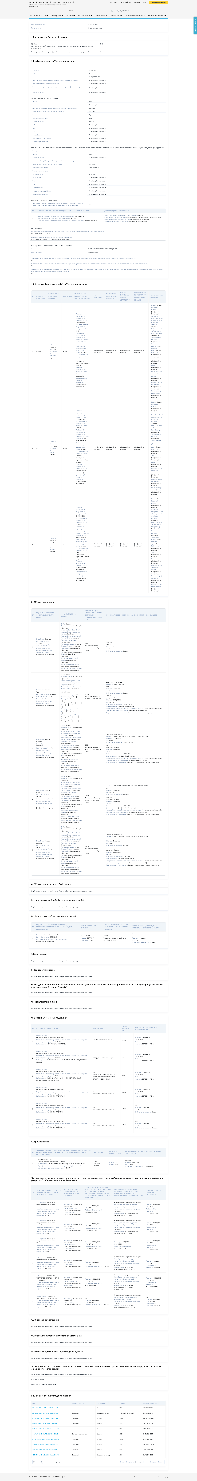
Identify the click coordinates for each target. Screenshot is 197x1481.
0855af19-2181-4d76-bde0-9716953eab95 (45, 1408)
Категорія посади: (84, 15)
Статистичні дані (140, 2)
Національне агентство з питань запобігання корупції (151, 1477)
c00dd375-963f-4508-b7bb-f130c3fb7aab (45, 1418)
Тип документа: (56, 15)
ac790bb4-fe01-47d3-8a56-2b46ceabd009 (45, 1439)
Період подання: (100, 15)
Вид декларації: (35, 15)
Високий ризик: (116, 15)
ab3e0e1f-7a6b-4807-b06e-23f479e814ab (45, 1444)
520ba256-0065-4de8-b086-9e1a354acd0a (45, 1429)
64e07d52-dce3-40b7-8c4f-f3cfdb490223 (45, 1434)
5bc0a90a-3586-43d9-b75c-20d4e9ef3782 (45, 1423)
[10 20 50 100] (37, 1462)
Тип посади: (70, 15)
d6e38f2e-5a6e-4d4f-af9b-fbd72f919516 (44, 1449)
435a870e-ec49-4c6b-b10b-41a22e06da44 (45, 1455)
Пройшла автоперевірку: (156, 15)
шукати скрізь (124, 11)
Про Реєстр (114, 2)
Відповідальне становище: (134, 15)
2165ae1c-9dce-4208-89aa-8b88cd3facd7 (45, 1413)
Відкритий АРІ (126, 2)
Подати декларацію (159, 2)
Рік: (46, 15)
